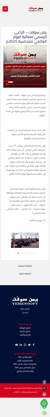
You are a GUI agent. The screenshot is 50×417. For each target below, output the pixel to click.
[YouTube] (16, 344)
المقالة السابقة (25, 266)
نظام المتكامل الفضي (25, 371)
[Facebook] (33, 344)
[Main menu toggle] (5, 9)
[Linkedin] (20, 344)
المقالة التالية (25, 274)
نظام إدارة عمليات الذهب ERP (25, 364)
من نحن (25, 312)
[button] (7, 240)
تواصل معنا (25, 309)
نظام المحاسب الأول (25, 360)
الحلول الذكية (25, 331)
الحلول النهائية (25, 328)
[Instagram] (25, 344)
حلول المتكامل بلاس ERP (25, 367)
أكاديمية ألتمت (25, 335)
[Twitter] (29, 344)
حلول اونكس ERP (25, 357)
